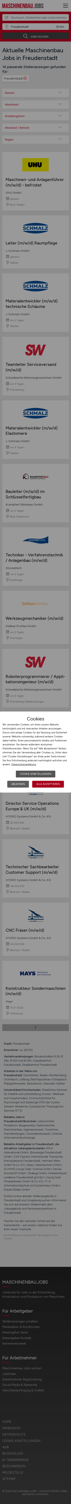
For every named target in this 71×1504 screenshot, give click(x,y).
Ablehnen (18, 784)
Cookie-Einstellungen (35, 773)
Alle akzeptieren (48, 784)
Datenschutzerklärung (23, 764)
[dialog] (35, 752)
